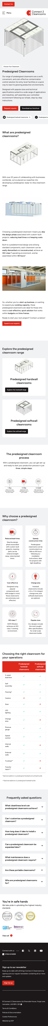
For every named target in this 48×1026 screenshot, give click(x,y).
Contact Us (8, 4)
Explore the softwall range (16, 431)
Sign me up (8, 983)
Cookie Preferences (9, 1017)
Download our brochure (30, 108)
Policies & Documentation (11, 1013)
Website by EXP (8, 1021)
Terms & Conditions (9, 1008)
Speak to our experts (12, 323)
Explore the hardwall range (16, 390)
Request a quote (10, 108)
